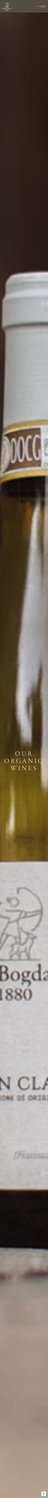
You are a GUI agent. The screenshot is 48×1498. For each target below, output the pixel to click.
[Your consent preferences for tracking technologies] (43, 1493)
